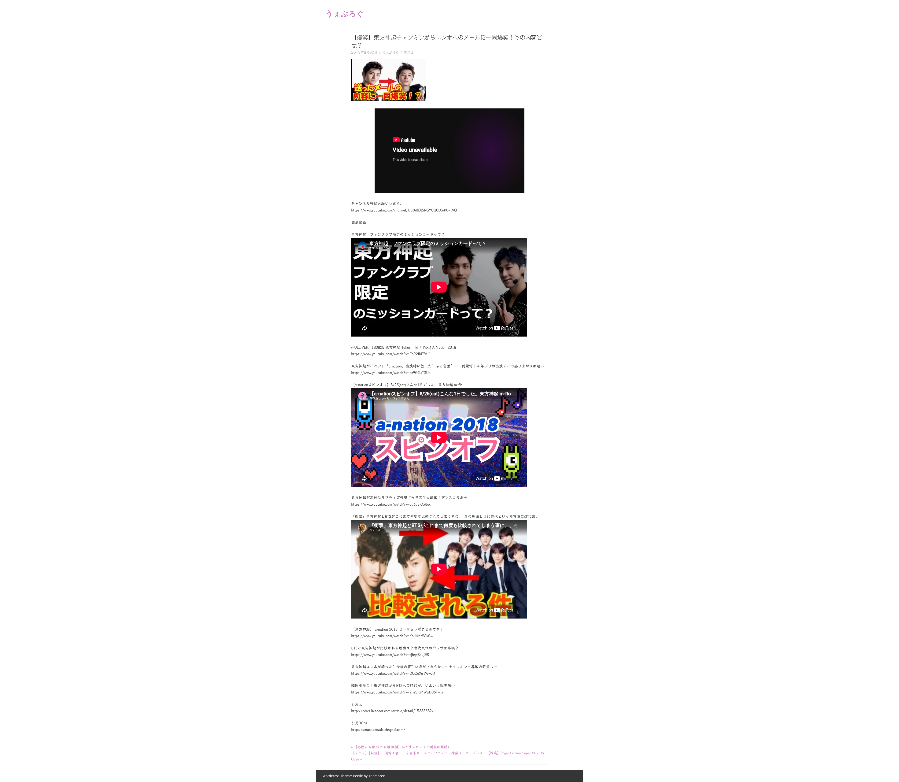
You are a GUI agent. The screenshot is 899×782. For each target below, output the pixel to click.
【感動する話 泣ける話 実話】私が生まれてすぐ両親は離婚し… (404, 747)
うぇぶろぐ (344, 13)
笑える (409, 52)
